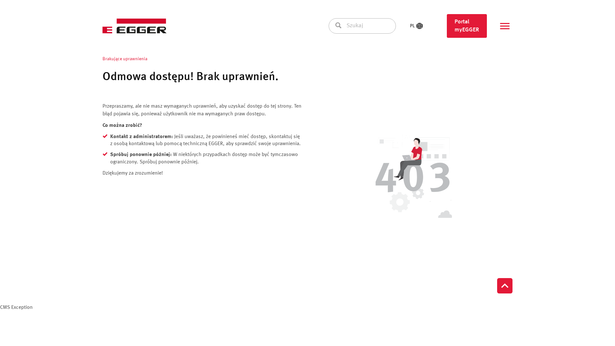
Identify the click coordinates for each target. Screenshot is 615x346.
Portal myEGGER (467, 26)
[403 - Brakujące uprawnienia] (412, 177)
